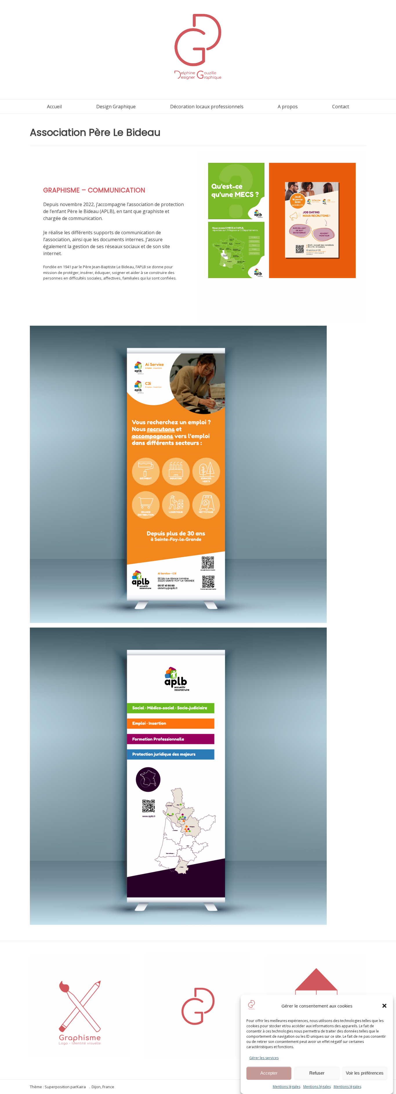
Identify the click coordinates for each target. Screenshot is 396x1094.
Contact (340, 106)
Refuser (316, 1073)
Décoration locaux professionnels (207, 106)
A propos (288, 106)
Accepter (268, 1073)
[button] (384, 1006)
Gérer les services (264, 1057)
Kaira (81, 1086)
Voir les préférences (365, 1073)
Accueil (54, 106)
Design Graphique (116, 106)
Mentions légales (286, 1086)
